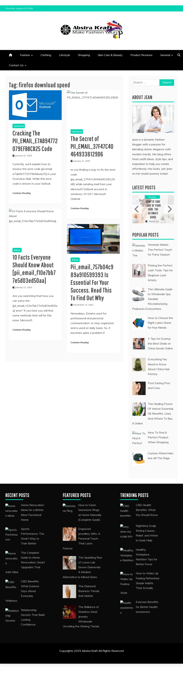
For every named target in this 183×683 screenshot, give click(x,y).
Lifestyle (64, 55)
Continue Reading (22, 193)
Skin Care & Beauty (110, 55)
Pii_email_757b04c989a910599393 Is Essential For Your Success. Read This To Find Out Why (92, 282)
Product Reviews (141, 55)
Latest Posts (143, 187)
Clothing (46, 55)
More (17, 250)
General (165, 55)
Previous (137, 209)
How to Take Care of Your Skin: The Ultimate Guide (153, 209)
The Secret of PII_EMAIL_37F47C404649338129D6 (92, 146)
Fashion (25, 55)
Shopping (84, 55)
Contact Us (16, 65)
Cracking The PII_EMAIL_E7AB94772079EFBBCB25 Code (35, 140)
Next (169, 209)
